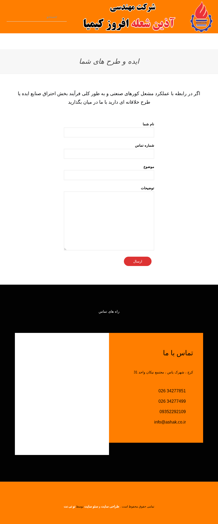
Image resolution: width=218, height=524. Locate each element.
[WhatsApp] (120, 515)
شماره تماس (144, 145)
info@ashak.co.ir (170, 422)
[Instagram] (98, 515)
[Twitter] (105, 515)
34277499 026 (172, 401)
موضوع (149, 167)
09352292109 (173, 411)
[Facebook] (112, 515)
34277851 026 (172, 391)
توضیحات (147, 188)
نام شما (148, 124)
